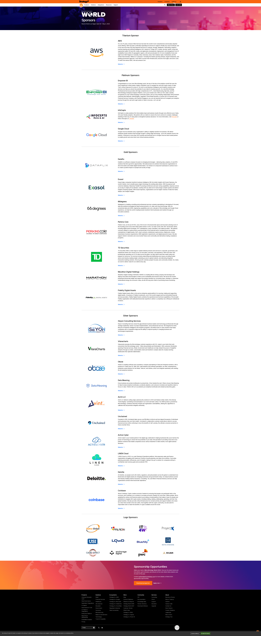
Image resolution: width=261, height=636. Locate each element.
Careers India (168, 603)
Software (174, 1)
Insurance (98, 610)
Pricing (83, 621)
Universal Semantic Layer (87, 598)
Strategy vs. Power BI (129, 616)
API (138, 597)
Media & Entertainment (101, 614)
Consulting (154, 597)
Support (154, 601)
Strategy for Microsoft (115, 601)
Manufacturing (99, 612)
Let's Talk (178, 4)
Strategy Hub (168, 616)
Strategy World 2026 (128, 603)
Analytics (160, 1)
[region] (130, 633)
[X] (98, 627)
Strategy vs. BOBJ (128, 612)
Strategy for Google (114, 599)
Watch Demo (171, 4)
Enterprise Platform (87, 613)
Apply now (156, 583)
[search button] (164, 4)
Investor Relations (170, 610)
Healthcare (98, 601)
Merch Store (168, 614)
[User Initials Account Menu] (180, 1)
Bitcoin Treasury (169, 599)
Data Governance (86, 601)
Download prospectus (143, 583)
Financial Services (100, 599)
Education (98, 606)
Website (120, 64)
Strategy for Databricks (115, 603)
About (167, 595)
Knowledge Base (142, 601)
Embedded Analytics (87, 619)
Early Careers (169, 608)
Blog (124, 597)
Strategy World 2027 (128, 606)
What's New (126, 610)
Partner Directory (142, 603)
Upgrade (154, 606)
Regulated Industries (114, 608)
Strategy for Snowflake (115, 606)
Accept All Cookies (205, 633)
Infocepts (174, 116)
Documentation (141, 599)
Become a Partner (170, 597)
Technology (99, 616)
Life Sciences (99, 603)
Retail (97, 597)
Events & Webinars (128, 599)
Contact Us (168, 606)
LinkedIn (131, 118)
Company (167, 1)
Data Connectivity (114, 610)
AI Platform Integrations (85, 610)
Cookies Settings (195, 633)
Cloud (153, 599)
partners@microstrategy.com (147, 576)
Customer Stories (127, 608)
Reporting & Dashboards (85, 616)
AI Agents (84, 605)
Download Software (143, 606)
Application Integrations (88, 603)
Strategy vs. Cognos (128, 614)
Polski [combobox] (84, 627)
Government (99, 608)
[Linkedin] (102, 627)
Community (141, 595)
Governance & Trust (87, 607)
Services (154, 595)
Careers (167, 601)
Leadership (168, 612)
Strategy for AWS (114, 597)
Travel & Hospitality (101, 619)
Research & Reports (128, 601)
